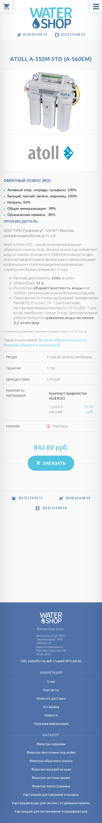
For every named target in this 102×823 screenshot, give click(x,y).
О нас (51, 681)
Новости (51, 715)
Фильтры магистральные (51, 786)
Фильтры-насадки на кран (51, 769)
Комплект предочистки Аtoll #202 (68, 395)
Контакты (51, 690)
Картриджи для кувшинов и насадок (51, 794)
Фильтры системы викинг (51, 777)
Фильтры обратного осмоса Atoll (32, 345)
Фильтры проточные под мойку (51, 752)
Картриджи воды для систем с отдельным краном (51, 803)
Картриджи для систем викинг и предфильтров (51, 811)
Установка (51, 706)
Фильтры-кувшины (51, 744)
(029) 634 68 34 (34, 34)
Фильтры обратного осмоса (62, 340)
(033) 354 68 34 (72, 34)
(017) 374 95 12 (30, 498)
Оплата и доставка (51, 698)
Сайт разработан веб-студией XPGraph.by (51, 661)
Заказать (54, 463)
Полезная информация (51, 723)
